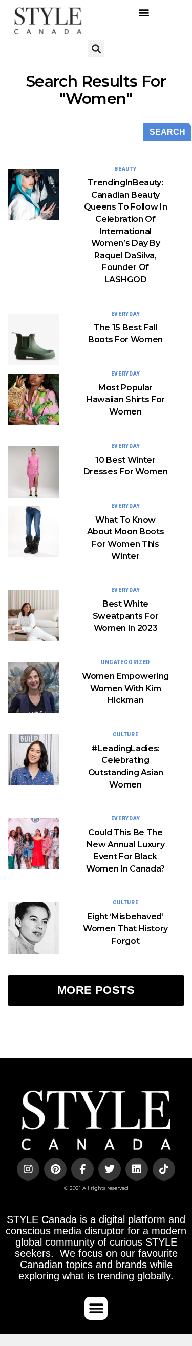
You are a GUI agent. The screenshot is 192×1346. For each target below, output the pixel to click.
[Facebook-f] (82, 1169)
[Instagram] (28, 1169)
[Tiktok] (164, 1169)
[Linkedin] (136, 1169)
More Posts (96, 990)
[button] (144, 12)
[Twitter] (109, 1169)
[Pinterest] (55, 1169)
